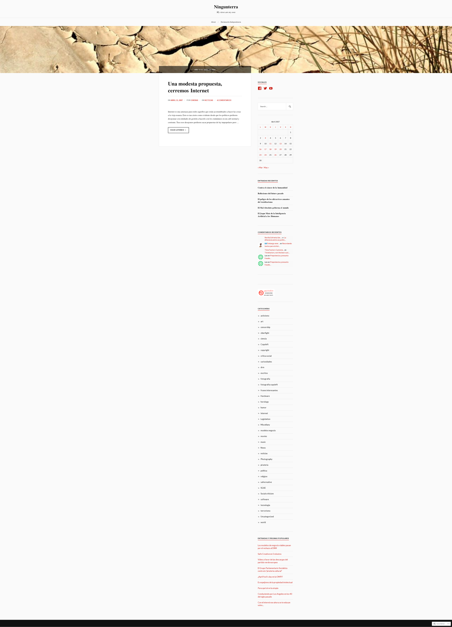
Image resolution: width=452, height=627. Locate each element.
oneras (194, 100)
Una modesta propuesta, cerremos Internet (195, 87)
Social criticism (267, 493)
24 (265, 155)
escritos (264, 373)
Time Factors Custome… (274, 250)
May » (266, 167)
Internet (264, 413)
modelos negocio (268, 430)
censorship (265, 327)
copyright (265, 350)
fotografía (265, 379)
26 (275, 155)
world (263, 522)
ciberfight (265, 333)
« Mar (260, 167)
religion (264, 476)
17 (265, 149)
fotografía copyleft (269, 384)
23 (260, 155)
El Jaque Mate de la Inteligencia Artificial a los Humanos (272, 215)
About (213, 22)
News (263, 447)
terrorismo (265, 511)
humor (263, 407)
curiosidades (266, 361)
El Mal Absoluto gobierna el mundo (273, 207)
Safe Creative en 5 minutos (269, 554)
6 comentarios (224, 100)
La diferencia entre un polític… (275, 238)
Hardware (265, 396)
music (263, 442)
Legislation (265, 419)
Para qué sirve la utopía (268, 588)
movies (264, 436)
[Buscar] (289, 106)
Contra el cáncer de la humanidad (272, 187)
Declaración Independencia (231, 22)
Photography (266, 459)
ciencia (264, 338)
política (264, 470)
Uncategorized (267, 516)
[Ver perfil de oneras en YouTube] (271, 88)
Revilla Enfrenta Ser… (273, 237)
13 (280, 144)
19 (275, 149)
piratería (264, 465)
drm (262, 367)
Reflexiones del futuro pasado (271, 193)
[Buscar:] (275, 106)
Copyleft (264, 344)
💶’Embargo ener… (272, 243)
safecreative (266, 482)
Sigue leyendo (176, 131)
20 (280, 149)
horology (265, 402)
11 (270, 144)
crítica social (266, 356)
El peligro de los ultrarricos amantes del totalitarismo (274, 200)
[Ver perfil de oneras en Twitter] (265, 88)
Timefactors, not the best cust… (277, 253)
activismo (265, 315)
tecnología (265, 505)
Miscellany (265, 424)
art (262, 321)
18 (270, 149)
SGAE (263, 488)
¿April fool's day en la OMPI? (270, 576)
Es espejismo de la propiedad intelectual (275, 582)
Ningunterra (226, 6)
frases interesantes (269, 390)
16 (260, 149)
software (265, 499)
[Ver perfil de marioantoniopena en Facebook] (260, 88)
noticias (209, 100)
